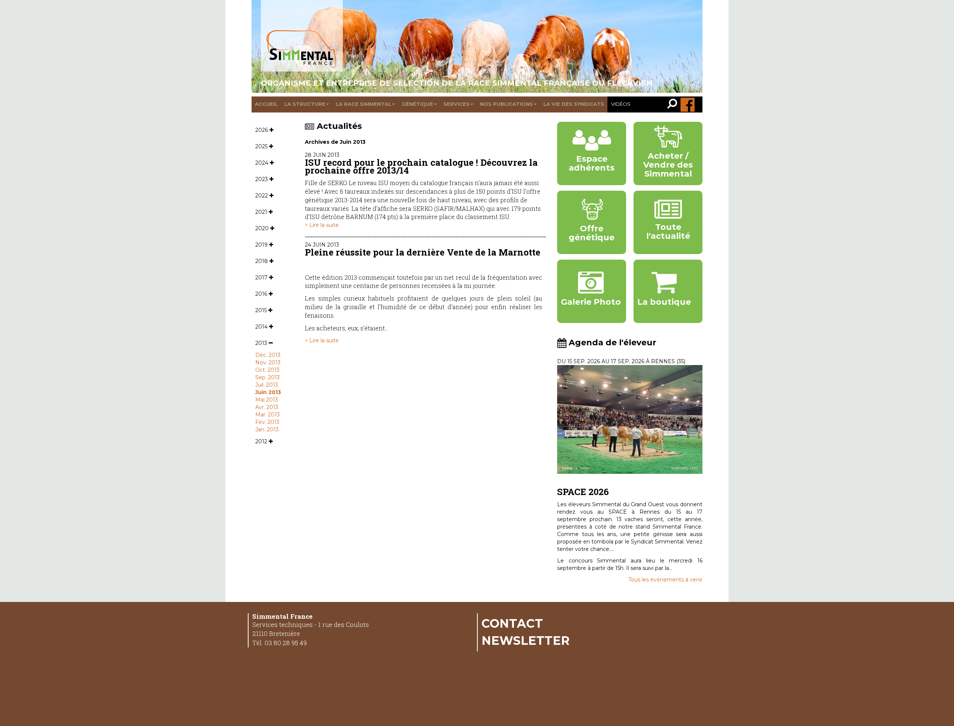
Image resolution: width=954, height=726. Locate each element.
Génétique (417, 104)
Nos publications (506, 104)
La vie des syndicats (573, 104)
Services (456, 104)
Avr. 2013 (266, 407)
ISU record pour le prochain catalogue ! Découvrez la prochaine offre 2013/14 (421, 166)
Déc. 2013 (268, 355)
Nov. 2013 (268, 362)
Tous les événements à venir (665, 579)
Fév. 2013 (267, 422)
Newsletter (525, 640)
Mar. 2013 (267, 414)
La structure (304, 104)
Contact (512, 623)
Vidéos (621, 104)
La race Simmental (363, 104)
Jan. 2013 (267, 429)
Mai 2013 (266, 399)
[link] (673, 104)
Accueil (266, 104)
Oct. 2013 (267, 370)
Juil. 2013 (266, 384)
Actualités (339, 126)
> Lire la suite (322, 225)
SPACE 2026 (583, 492)
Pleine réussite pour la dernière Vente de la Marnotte (422, 252)
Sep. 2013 (267, 377)
